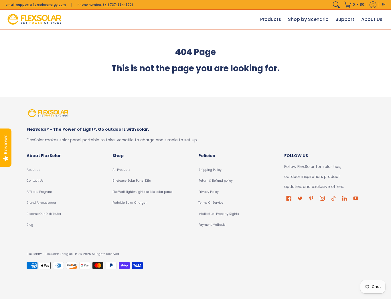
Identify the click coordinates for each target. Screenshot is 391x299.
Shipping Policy (210, 170)
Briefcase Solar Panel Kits (131, 181)
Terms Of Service (210, 203)
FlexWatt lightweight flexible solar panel (142, 192)
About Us (33, 170)
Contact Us (35, 181)
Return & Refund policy (215, 181)
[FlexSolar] (34, 19)
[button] (354, 4)
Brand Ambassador (41, 203)
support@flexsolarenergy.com (41, 5)
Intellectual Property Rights (218, 214)
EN (384, 4)
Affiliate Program (39, 192)
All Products (121, 170)
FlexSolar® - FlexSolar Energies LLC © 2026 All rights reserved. (73, 254)
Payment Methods (212, 225)
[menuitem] (336, 4)
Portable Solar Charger (129, 203)
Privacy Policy (208, 192)
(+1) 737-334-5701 (118, 5)
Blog (30, 225)
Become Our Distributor (44, 214)
